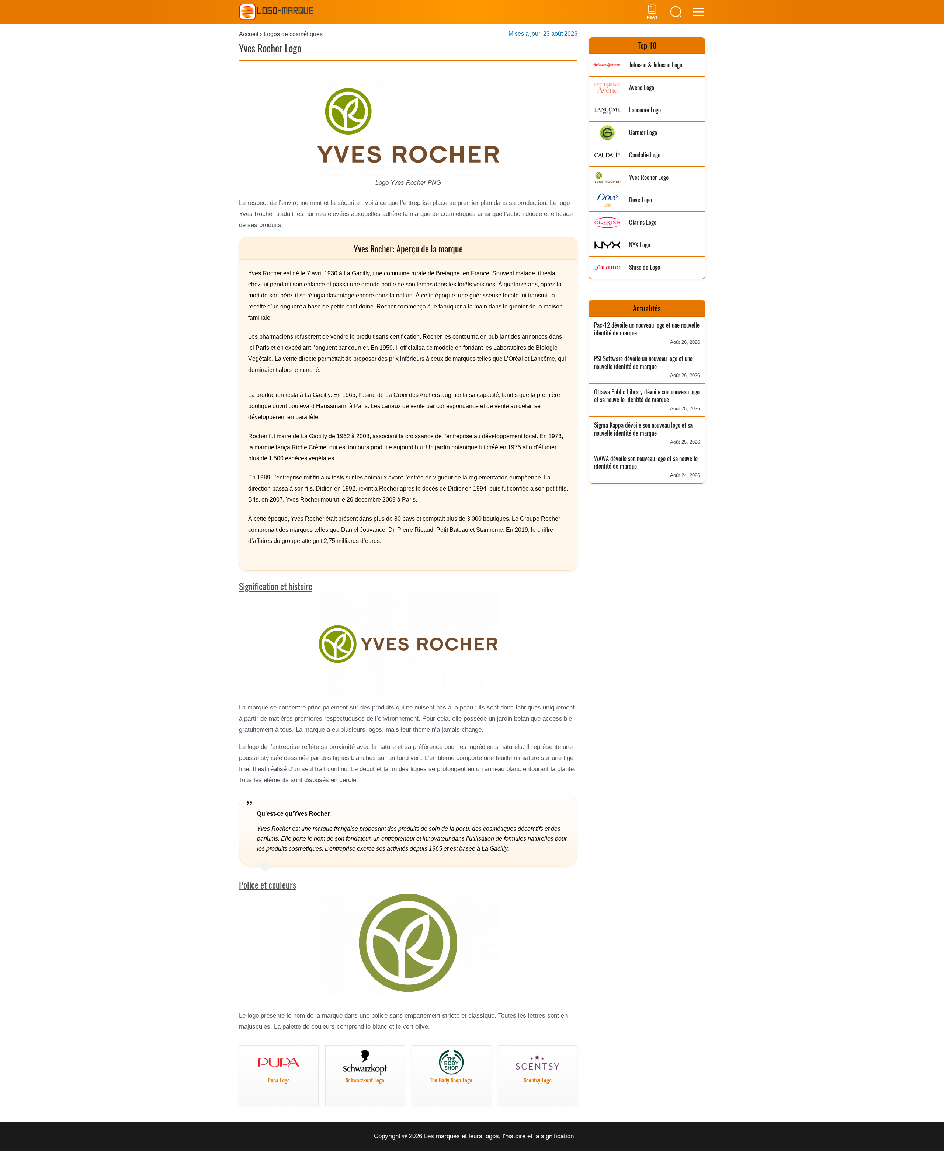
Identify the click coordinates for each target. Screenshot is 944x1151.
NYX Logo (639, 245)
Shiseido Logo (644, 267)
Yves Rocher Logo (649, 177)
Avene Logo (641, 87)
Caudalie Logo (644, 155)
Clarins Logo (642, 222)
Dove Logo (640, 200)
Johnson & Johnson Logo (655, 65)
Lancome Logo (645, 110)
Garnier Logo (643, 132)
